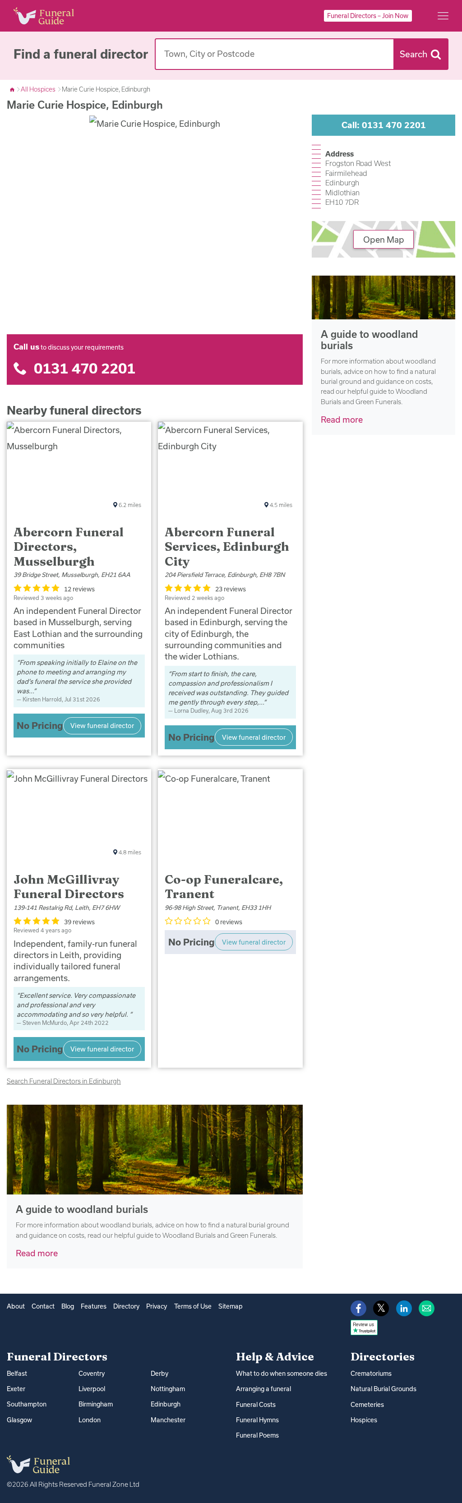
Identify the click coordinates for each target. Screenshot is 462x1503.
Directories (383, 1356)
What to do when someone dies (281, 1373)
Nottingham (168, 1388)
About (16, 1306)
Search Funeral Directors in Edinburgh (64, 1081)
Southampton (26, 1404)
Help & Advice (275, 1356)
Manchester (168, 1420)
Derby (159, 1373)
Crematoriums (371, 1373)
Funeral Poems (257, 1435)
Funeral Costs (256, 1404)
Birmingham (96, 1404)
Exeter (16, 1388)
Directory (126, 1306)
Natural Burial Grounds (383, 1388)
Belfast (17, 1373)
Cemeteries (367, 1404)
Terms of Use (193, 1306)
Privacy (156, 1306)
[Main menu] (443, 15)
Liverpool (92, 1388)
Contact (43, 1306)
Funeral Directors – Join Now (367, 15)
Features (93, 1306)
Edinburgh (165, 1404)
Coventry (92, 1373)
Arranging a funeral (263, 1388)
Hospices (364, 1420)
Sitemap (230, 1306)
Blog (67, 1306)
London (90, 1420)
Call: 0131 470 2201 (384, 125)
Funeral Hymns (257, 1420)
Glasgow (19, 1420)
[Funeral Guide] (13, 89)
